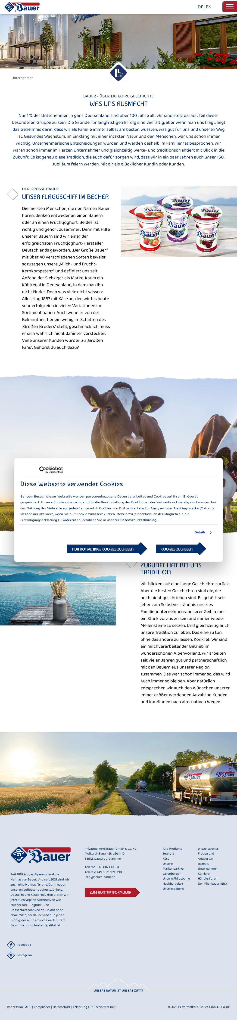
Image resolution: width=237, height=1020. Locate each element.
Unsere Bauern (173, 889)
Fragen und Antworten (206, 856)
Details (200, 532)
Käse (166, 858)
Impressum (16, 1007)
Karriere (203, 874)
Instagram (24, 955)
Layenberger (172, 874)
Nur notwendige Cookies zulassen (103, 549)
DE (200, 7)
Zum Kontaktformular (110, 892)
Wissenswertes (208, 849)
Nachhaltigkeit (173, 883)
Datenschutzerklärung (138, 520)
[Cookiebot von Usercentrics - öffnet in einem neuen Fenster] (42, 469)
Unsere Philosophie (176, 878)
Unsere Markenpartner (173, 866)
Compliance (43, 1007)
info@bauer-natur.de (100, 877)
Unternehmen (208, 868)
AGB (29, 1007)
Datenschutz (62, 1007)
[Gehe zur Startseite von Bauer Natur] (22, 13)
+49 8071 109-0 (108, 867)
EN (209, 7)
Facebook (24, 945)
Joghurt (168, 853)
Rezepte (203, 864)
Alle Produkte (172, 849)
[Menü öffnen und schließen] (229, 6)
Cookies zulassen (177, 549)
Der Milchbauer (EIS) (212, 883)
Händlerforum (208, 878)
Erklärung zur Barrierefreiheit (94, 1007)
